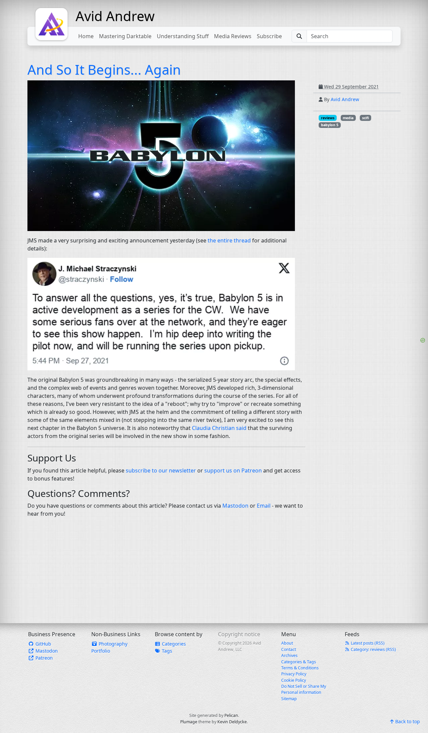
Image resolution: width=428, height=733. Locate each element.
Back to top (407, 721)
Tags (166, 651)
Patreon (43, 658)
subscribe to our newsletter (161, 470)
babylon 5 (329, 125)
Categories (173, 644)
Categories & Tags (298, 662)
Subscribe (269, 36)
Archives (289, 655)
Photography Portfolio (109, 647)
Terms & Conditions (300, 668)
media (348, 118)
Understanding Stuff (183, 36)
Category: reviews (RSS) (373, 649)
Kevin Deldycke (232, 722)
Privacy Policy (293, 674)
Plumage (188, 722)
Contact (288, 649)
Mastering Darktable (125, 36)
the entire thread (229, 240)
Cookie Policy (293, 680)
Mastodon (235, 505)
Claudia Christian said (219, 428)
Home (86, 36)
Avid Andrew (115, 16)
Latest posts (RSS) (367, 643)
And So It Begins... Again (104, 69)
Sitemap (289, 699)
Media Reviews (232, 36)
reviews (327, 118)
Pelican (231, 715)
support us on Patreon (233, 470)
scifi (365, 118)
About (287, 643)
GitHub (42, 644)
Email (264, 505)
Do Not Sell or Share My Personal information (303, 689)
